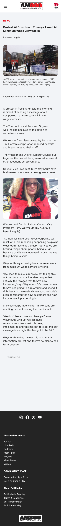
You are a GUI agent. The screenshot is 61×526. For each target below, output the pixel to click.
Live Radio (9, 445)
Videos (7, 464)
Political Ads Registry (14, 494)
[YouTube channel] (40, 417)
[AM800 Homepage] (31, 6)
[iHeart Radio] (56, 5)
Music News (10, 460)
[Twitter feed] (34, 417)
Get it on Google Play (14, 481)
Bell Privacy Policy (13, 501)
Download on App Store (16, 477)
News (6, 20)
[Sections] (6, 6)
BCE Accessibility (12, 505)
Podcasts (8, 449)
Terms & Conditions (13, 498)
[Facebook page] (27, 417)
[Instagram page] (21, 417)
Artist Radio (9, 452)
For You (7, 441)
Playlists (8, 456)
